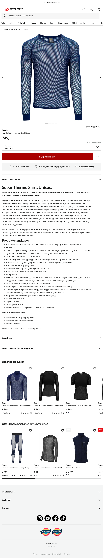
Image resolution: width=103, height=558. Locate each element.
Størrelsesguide (94, 142)
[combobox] (50, 16)
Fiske (3, 23)
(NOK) (51, 543)
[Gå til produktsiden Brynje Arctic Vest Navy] (81, 448)
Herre (33, 23)
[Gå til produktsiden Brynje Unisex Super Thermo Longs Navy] (17, 448)
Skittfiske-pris (78, 23)
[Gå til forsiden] (14, 9)
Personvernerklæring (41, 554)
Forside (5, 29)
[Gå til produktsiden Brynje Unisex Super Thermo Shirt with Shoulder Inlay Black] (49, 448)
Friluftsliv (22, 23)
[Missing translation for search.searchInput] (4, 15)
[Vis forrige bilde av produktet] (3, 77)
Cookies (67, 554)
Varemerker (15, 29)
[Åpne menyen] (2, 9)
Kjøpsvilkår (57, 554)
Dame (43, 23)
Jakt (11, 23)
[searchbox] (52, 15)
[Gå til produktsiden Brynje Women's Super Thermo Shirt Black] (49, 386)
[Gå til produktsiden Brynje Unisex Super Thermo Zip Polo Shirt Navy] (17, 386)
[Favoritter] (83, 9)
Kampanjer (63, 23)
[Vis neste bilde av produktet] (100, 77)
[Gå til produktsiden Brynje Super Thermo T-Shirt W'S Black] (81, 386)
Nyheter (92, 23)
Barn (52, 23)
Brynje (25, 29)
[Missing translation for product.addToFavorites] (97, 156)
